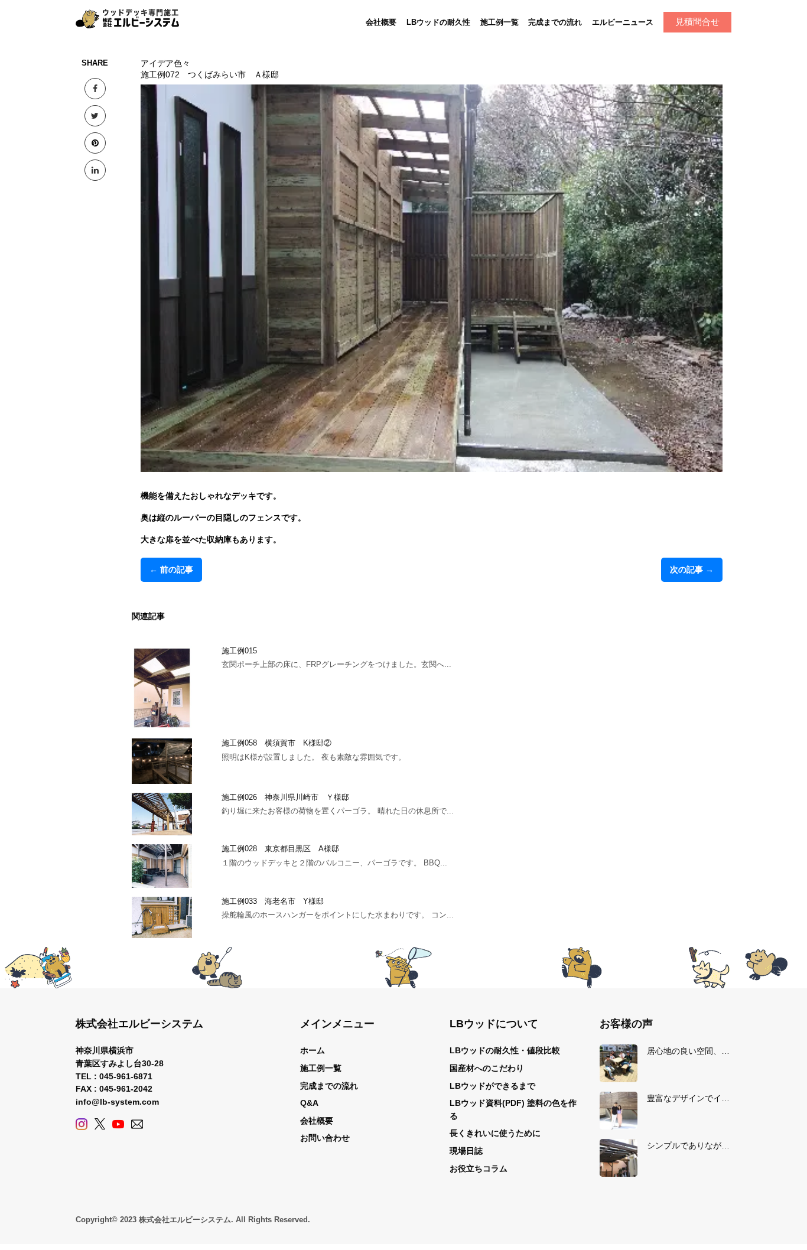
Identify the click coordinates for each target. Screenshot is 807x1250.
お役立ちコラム (478, 1168)
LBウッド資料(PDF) (487, 1103)
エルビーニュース (622, 22)
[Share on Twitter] (95, 115)
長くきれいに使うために (495, 1133)
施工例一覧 (499, 22)
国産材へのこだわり (487, 1068)
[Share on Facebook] (95, 88)
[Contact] (137, 1123)
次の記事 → (692, 569)
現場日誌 (466, 1150)
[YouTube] (118, 1123)
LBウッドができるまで (492, 1086)
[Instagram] (81, 1123)
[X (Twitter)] (100, 1123)
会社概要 (381, 22)
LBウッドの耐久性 (438, 22)
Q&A (309, 1103)
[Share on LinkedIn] (95, 170)
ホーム (312, 1050)
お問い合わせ (325, 1137)
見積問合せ (697, 22)
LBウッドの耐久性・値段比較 (505, 1050)
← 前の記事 (171, 569)
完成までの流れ (555, 22)
